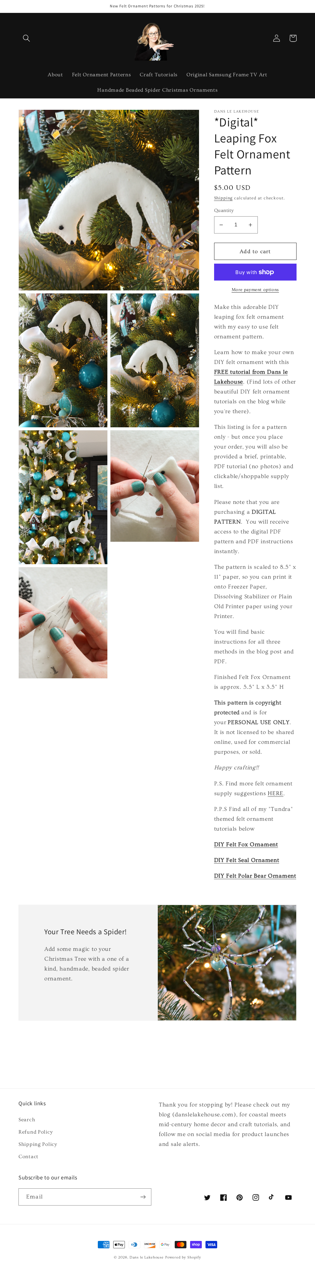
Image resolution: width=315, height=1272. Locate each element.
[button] (26, 38)
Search (26, 1119)
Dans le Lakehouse (147, 1257)
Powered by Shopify (183, 1257)
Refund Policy (35, 1132)
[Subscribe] (143, 1197)
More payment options (255, 289)
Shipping (223, 198)
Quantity (224, 210)
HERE (275, 793)
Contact (28, 1156)
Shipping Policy (37, 1144)
